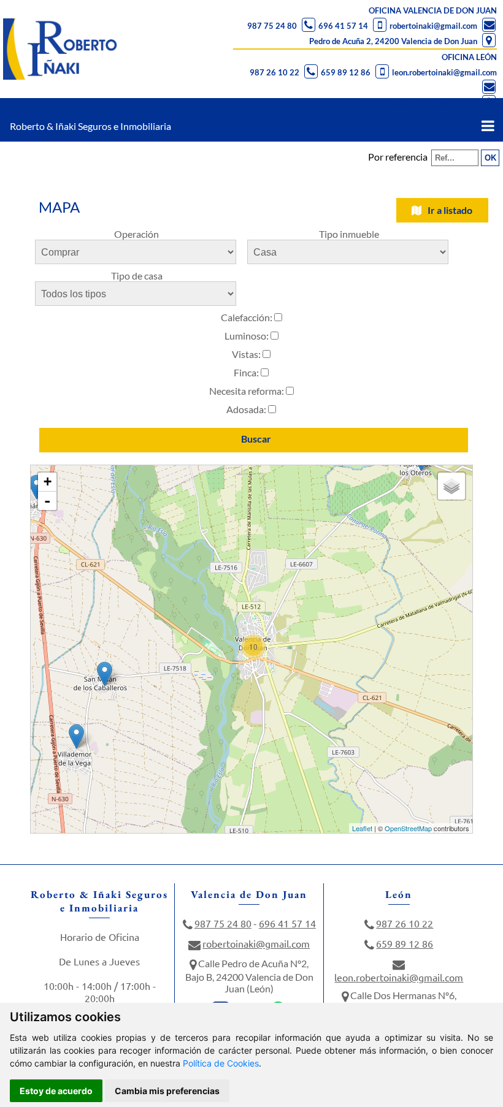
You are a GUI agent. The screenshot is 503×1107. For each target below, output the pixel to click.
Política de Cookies (221, 1063)
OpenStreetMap (408, 828)
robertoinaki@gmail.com (433, 26)
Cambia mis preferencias (167, 1091)
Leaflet (362, 828)
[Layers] (451, 486)
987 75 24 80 (272, 26)
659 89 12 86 (346, 72)
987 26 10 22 (274, 72)
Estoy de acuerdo (56, 1091)
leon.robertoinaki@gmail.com (444, 72)
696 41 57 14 (343, 26)
